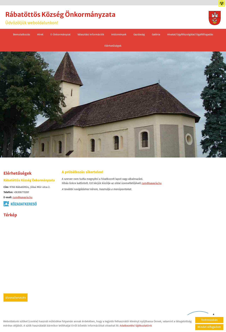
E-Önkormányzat (60, 34)
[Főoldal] (215, 18)
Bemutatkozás (21, 34)
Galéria (156, 34)
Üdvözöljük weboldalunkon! (60, 18)
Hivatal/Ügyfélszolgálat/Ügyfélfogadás (190, 34)
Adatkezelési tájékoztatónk (136, 325)
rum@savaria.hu (22, 197)
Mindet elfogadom (209, 327)
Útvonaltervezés (15, 297)
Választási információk (91, 34)
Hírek (40, 34)
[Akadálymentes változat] (221, 3)
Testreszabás (209, 320)
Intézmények (118, 34)
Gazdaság (139, 34)
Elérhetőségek (113, 45)
